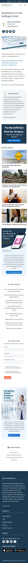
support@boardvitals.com (12, 538)
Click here (4, 85)
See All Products (7, 528)
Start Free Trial (14, 140)
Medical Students (7, 522)
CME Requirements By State (14, 328)
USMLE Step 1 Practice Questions (14, 319)
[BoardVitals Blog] (7, 5)
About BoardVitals (13, 26)
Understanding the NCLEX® (14, 455)
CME (3, 519)
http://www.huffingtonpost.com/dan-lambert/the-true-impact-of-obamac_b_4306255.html (12, 63)
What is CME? (14, 452)
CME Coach (14, 460)
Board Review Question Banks (14, 457)
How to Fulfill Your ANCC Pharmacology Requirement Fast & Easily (14, 308)
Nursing (4, 525)
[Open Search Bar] (20, 5)
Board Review (6, 516)
